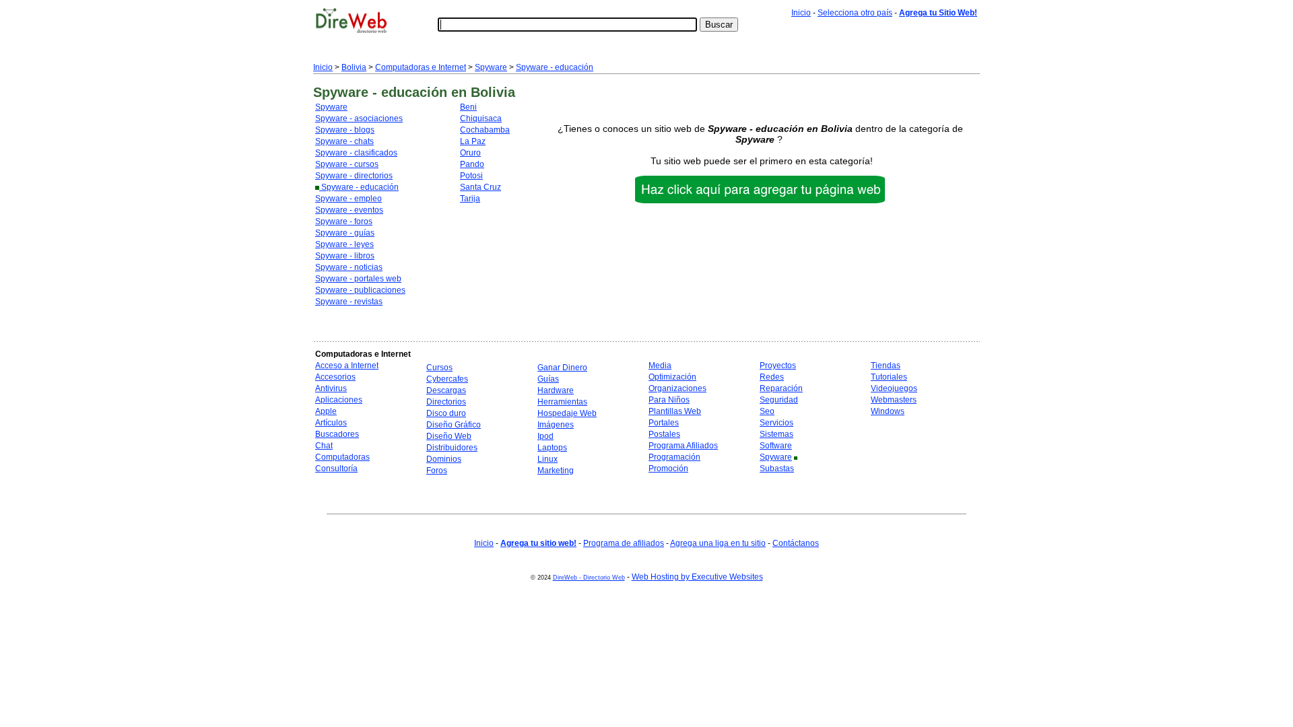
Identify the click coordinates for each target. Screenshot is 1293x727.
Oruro (470, 153)
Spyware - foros (343, 221)
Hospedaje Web (567, 413)
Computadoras (342, 457)
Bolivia (353, 67)
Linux (547, 459)
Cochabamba (485, 130)
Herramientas (562, 402)
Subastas (777, 468)
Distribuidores (451, 447)
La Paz (473, 141)
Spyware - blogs (344, 130)
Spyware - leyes (344, 244)
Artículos (331, 422)
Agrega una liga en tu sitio (718, 543)
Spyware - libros (344, 256)
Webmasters (894, 400)
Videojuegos (894, 388)
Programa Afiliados (683, 445)
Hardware (555, 390)
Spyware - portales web (358, 278)
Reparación (781, 388)
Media (660, 365)
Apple (326, 411)
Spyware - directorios (354, 175)
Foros (436, 470)
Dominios (443, 459)
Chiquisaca (481, 118)
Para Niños (669, 400)
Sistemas (776, 434)
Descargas (446, 390)
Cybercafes (447, 379)
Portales (664, 422)
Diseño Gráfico (453, 424)
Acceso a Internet (346, 365)
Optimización (672, 377)
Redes (772, 377)
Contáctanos (795, 543)
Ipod (545, 436)
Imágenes (555, 424)
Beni (468, 107)
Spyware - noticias (349, 267)
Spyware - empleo (348, 198)
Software (776, 445)
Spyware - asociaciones (359, 118)
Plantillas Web (675, 411)
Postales (664, 434)
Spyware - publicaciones (360, 290)
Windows (887, 411)
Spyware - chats (344, 141)
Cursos (439, 367)
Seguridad (779, 400)
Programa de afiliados (623, 543)
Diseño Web (448, 436)
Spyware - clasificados (356, 153)
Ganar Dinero (562, 367)
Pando (472, 164)
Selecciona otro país (855, 13)
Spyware (491, 67)
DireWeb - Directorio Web (589, 577)
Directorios (446, 402)
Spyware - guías (344, 233)
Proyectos (778, 365)
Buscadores (337, 434)
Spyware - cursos (346, 164)
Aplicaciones (338, 400)
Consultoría (336, 468)
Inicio (801, 13)
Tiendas (885, 365)
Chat (324, 445)
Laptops (552, 447)
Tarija (470, 198)
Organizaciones (677, 388)
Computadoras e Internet (420, 67)
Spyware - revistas (349, 301)
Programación (674, 457)
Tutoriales (889, 377)
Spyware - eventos (349, 210)
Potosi (471, 175)
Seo (767, 411)
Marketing (555, 470)
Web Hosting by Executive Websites (697, 577)
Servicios (776, 422)
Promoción (668, 468)
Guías (548, 379)
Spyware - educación (554, 67)
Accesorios (335, 377)
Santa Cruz (480, 187)
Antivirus (331, 388)
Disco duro (446, 413)
